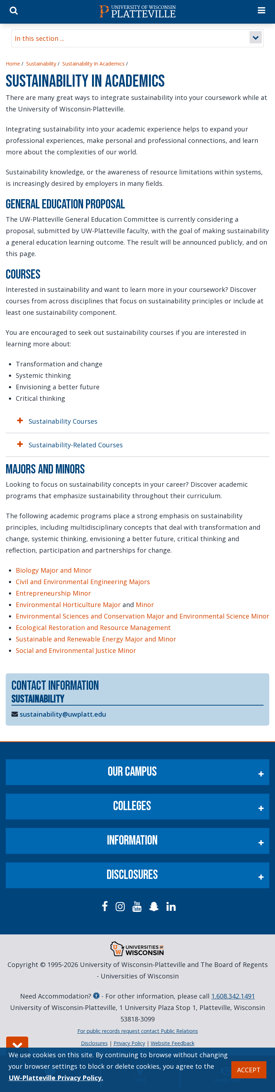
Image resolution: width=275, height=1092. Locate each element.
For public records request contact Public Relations (137, 1031)
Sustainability (41, 63)
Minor (145, 604)
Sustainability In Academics (93, 63)
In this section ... (39, 38)
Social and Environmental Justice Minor (76, 650)
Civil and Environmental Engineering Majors (83, 581)
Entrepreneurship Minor (53, 593)
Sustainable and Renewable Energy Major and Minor (96, 639)
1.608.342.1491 (233, 996)
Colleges (132, 806)
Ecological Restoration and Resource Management (93, 627)
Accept (249, 1069)
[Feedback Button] (17, 1045)
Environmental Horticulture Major (68, 604)
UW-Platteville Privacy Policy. (56, 1077)
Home (13, 63)
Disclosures (132, 875)
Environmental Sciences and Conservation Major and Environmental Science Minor (142, 616)
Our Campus (132, 772)
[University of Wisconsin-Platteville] (137, 11)
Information (132, 840)
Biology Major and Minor (54, 570)
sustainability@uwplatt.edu (63, 714)
